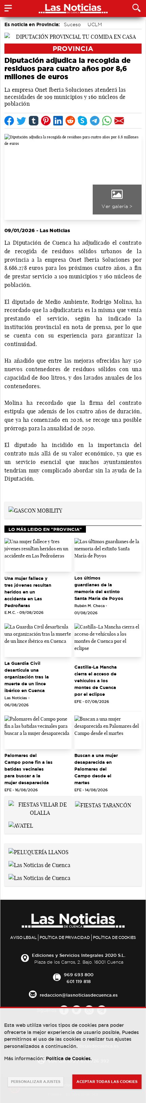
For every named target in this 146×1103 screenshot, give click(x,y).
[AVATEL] (20, 825)
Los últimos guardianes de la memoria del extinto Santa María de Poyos (98, 588)
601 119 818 (79, 981)
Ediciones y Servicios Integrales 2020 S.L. (78, 955)
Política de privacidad (65, 937)
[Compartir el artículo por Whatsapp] (107, 120)
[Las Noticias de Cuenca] (39, 864)
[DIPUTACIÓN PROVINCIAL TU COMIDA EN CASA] (73, 36)
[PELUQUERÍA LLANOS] (38, 851)
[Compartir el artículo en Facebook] (9, 120)
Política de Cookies (114, 937)
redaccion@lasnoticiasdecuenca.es (79, 995)
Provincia (73, 48)
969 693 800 (78, 974)
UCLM (95, 24)
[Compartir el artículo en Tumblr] (33, 120)
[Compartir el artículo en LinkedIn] (58, 120)
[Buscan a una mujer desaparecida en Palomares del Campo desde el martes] (108, 732)
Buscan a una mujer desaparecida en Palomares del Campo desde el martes (96, 769)
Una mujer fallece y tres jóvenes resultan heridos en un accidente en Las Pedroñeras (27, 592)
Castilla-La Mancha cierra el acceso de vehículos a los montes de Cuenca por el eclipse (95, 680)
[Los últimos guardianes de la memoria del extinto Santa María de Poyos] (108, 555)
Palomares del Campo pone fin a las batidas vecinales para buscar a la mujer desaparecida (28, 769)
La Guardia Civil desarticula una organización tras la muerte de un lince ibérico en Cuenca (26, 677)
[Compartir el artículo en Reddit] (70, 120)
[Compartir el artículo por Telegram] (94, 120)
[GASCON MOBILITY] (35, 509)
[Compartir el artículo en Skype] (82, 120)
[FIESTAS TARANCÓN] (103, 804)
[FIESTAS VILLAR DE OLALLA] (39, 808)
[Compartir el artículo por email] (119, 120)
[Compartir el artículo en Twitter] (21, 120)
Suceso (72, 24)
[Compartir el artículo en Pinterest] (46, 120)
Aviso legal (23, 937)
